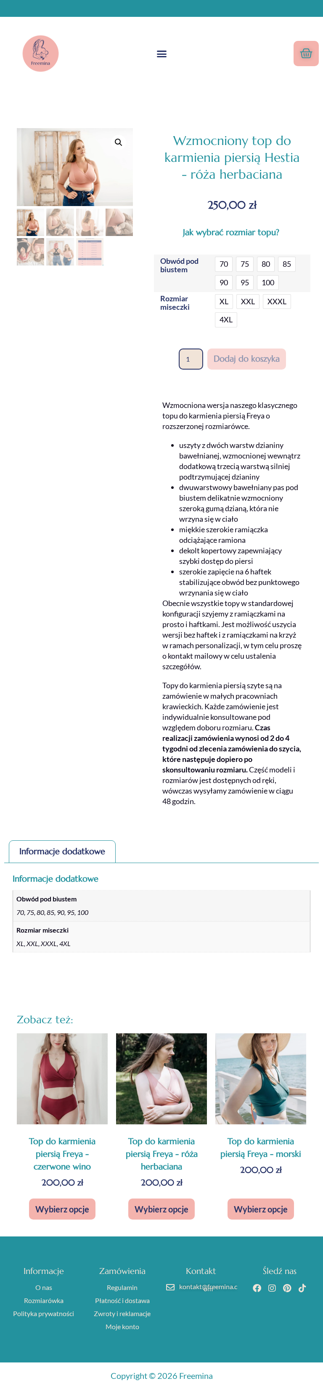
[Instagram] (272, 1288)
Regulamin (122, 1287)
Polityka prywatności (43, 1313)
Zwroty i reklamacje (122, 1313)
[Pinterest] (287, 1288)
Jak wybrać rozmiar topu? (232, 232)
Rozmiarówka (44, 1300)
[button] (161, 54)
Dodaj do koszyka (247, 359)
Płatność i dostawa (122, 1300)
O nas (43, 1287)
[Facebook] (257, 1288)
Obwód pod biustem (179, 265)
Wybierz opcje (62, 1209)
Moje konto (122, 1326)
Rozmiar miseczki (175, 302)
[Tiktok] (302, 1288)
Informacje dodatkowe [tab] (62, 851)
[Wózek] (306, 53)
